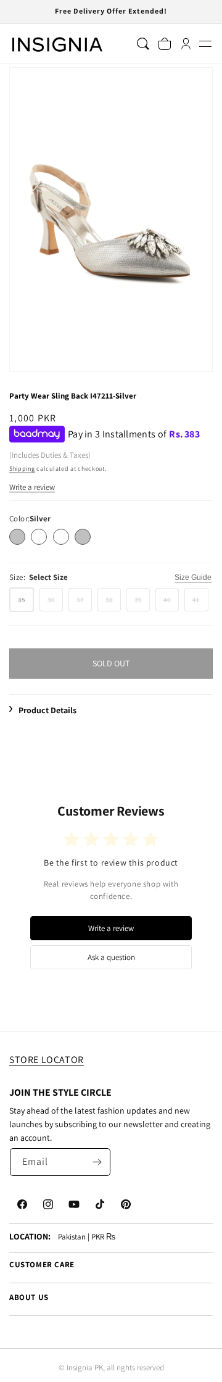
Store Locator (46, 1059)
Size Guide (193, 577)
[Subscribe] (96, 1162)
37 (84, 603)
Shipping (22, 469)
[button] (205, 44)
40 (171, 603)
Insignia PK (85, 1367)
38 (113, 603)
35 (26, 603)
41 (200, 603)
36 (55, 603)
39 (142, 603)
